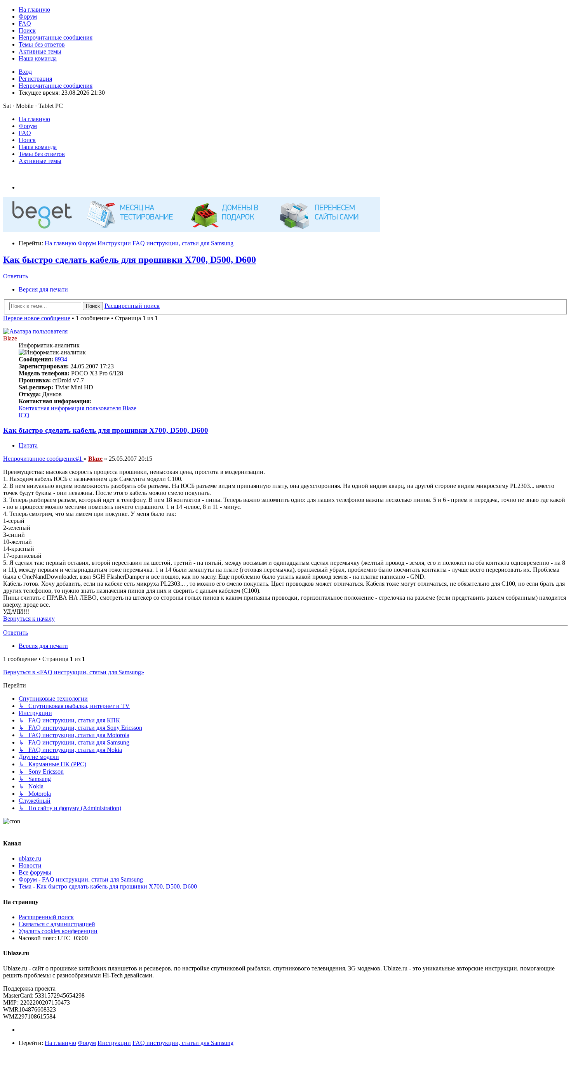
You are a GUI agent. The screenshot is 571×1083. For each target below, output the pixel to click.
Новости (30, 865)
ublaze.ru (30, 858)
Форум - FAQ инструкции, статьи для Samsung (81, 879)
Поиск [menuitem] (27, 140)
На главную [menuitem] (34, 119)
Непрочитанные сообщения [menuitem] (55, 85)
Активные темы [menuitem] (40, 161)
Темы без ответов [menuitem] (42, 154)
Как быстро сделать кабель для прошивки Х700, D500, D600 (129, 260)
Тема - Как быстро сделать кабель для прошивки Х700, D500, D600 (108, 886)
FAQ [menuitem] (25, 133)
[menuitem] (34, 9)
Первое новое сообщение (36, 318)
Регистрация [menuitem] (35, 78)
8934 (61, 359)
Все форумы (35, 872)
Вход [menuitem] (25, 71)
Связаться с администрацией (57, 924)
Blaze (10, 338)
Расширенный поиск (46, 917)
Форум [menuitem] (28, 126)
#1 (43, 458)
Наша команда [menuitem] (38, 147)
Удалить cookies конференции (58, 931)
